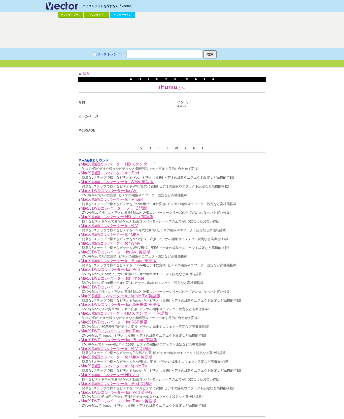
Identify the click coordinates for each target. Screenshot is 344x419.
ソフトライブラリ (71, 14)
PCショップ (97, 14)
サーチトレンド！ (110, 54)
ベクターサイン (122, 14)
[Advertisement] (172, 33)
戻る (86, 73)
